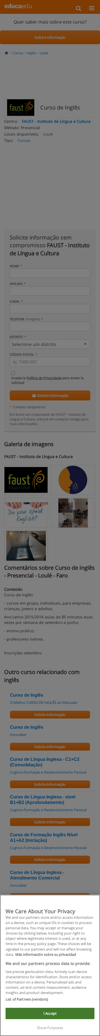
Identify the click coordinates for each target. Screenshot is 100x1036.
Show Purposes (50, 1027)
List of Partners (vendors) (27, 999)
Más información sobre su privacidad (45, 954)
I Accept (50, 1013)
